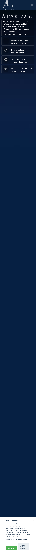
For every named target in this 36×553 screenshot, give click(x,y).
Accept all (11, 548)
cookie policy (20, 528)
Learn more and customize (23, 546)
